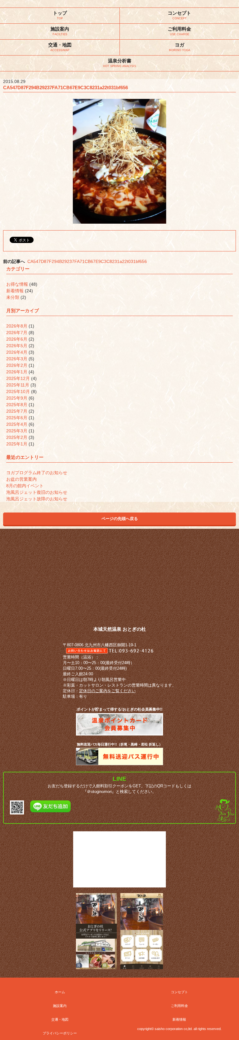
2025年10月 (18, 391)
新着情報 (15, 290)
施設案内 (60, 1006)
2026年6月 (16, 339)
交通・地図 (59, 1019)
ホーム (60, 992)
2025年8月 (16, 404)
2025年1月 (16, 443)
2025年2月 (16, 437)
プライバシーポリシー (60, 1033)
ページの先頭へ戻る (119, 518)
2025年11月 (17, 384)
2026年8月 (16, 325)
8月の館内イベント (25, 485)
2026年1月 (16, 371)
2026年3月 (16, 358)
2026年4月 (16, 352)
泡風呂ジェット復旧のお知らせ (36, 492)
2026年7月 (16, 332)
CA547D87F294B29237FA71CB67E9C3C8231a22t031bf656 (87, 261)
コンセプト (179, 992)
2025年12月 (18, 378)
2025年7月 (16, 411)
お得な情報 (17, 284)
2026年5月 (16, 345)
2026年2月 (16, 365)
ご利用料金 (179, 1006)
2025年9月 (16, 398)
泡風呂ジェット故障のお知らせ (36, 498)
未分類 (12, 297)
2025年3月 (16, 430)
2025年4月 (16, 424)
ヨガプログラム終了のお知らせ (36, 472)
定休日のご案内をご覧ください (107, 690)
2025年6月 (16, 417)
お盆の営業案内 (21, 479)
